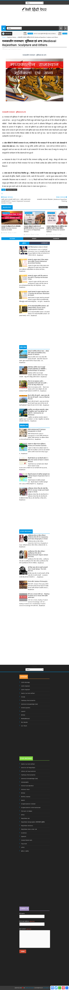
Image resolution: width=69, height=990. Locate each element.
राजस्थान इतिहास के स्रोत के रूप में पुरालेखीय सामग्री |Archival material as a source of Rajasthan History (34, 229)
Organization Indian (28, 804)
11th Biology (25, 682)
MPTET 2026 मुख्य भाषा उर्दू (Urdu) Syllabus (32, 33)
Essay (23, 697)
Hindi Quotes (25, 708)
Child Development (55, 33)
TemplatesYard (29, 988)
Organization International (31, 807)
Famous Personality (28, 700)
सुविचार (24, 243)
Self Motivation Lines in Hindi (38, 247)
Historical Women (27, 786)
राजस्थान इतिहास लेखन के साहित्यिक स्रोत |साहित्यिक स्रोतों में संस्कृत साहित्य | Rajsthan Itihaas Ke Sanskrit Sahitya (56, 229)
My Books (24, 722)
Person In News (26, 811)
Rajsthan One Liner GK (29, 829)
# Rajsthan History (11, 190)
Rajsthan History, (16, 49)
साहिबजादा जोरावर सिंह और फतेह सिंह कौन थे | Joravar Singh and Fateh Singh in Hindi (38, 490)
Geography (25, 782)
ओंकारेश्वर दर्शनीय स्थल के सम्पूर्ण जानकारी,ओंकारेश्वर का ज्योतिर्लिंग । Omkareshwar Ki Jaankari (37, 368)
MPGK (23, 715)
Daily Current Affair (28, 693)
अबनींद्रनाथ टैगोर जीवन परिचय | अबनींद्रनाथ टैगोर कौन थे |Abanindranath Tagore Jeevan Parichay (38, 554)
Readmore (40, 255)
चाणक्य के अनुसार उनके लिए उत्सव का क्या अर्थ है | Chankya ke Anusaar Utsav (38, 277)
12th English (25, 689)
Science (24, 833)
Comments (44, 243)
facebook (56, 238)
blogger (12, 238)
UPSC (23, 847)
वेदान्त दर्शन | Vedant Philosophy (37, 581)
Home (3, 37)
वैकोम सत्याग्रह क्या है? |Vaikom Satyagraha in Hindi (37, 430)
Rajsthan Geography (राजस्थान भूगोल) (33, 822)
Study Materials (26, 840)
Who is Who (25, 851)
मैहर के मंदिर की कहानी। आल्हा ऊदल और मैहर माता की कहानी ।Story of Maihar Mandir (39, 397)
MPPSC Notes (25, 796)
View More (64, 207)
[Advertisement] (34, 19)
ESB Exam (17, 33)
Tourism (24, 844)
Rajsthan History (11, 37)
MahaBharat (25, 718)
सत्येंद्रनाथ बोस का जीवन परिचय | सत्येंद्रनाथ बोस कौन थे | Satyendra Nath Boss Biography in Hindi (38, 537)
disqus (34, 238)
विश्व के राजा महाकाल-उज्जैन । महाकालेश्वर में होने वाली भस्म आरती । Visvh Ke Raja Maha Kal (38, 383)
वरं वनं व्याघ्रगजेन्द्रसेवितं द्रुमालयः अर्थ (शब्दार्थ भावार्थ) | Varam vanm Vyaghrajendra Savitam (38, 307)
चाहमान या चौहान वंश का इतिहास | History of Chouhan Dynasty (37, 444)
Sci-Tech (24, 726)
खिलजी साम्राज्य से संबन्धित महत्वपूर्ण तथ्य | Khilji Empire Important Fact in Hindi (39, 475)
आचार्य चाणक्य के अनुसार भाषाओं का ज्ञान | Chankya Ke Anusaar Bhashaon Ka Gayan (38, 293)
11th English (25, 686)
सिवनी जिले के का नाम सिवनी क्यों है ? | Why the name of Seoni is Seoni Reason (38, 459)
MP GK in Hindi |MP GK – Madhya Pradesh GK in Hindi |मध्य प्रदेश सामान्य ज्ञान (39, 595)
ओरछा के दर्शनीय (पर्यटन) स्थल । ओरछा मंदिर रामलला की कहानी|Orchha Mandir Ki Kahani (38, 352)
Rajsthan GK (6, 213)
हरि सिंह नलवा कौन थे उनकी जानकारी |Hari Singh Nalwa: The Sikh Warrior (38, 569)
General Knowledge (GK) (29, 704)
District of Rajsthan (28, 767)
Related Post (7, 207)
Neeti (23, 800)
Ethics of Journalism (28, 771)
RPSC (23, 815)
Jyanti (23, 711)
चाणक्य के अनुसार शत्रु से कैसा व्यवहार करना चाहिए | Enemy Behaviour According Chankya (38, 261)
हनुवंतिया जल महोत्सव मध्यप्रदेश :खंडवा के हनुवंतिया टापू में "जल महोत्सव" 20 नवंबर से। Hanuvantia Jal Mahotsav (38, 412)
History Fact (25, 789)
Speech (23, 836)
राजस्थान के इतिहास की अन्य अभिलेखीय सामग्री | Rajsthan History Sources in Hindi (10, 228)
